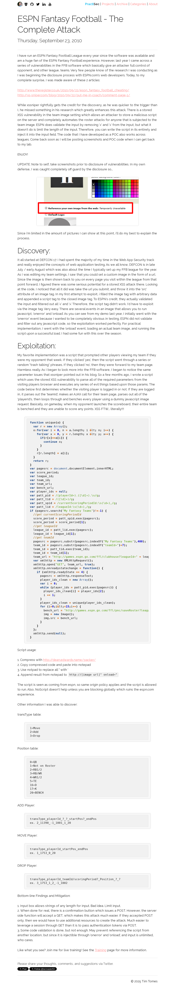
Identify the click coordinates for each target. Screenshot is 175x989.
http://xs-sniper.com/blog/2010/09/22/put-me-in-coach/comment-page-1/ (73, 95)
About (153, 4)
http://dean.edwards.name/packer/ (69, 660)
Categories (138, 4)
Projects (108, 4)
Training (100, 950)
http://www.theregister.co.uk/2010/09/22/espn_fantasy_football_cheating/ (73, 90)
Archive (122, 4)
